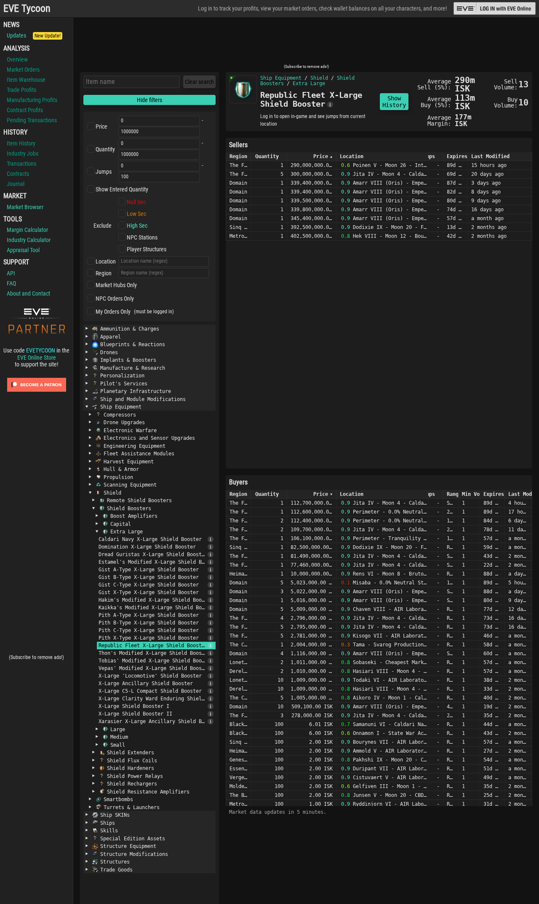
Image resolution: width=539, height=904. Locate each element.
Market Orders (23, 69)
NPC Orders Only (115, 298)
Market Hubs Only (116, 285)
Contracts (18, 173)
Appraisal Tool (23, 250)
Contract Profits (25, 110)
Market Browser (25, 207)
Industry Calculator (29, 240)
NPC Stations (142, 237)
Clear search (199, 81)
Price (101, 126)
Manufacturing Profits (32, 100)
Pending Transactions (32, 120)
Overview (17, 59)
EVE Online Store (36, 357)
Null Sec (136, 202)
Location (106, 261)
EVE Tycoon (27, 8)
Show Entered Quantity (122, 189)
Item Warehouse (26, 79)
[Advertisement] (306, 43)
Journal (15, 183)
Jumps (104, 171)
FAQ (11, 283)
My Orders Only (113, 311)
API (11, 273)
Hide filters (149, 100)
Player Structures (146, 249)
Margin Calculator (27, 229)
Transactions (21, 163)
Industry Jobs (22, 153)
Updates (34, 35)
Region (104, 273)
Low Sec (136, 213)
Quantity (105, 149)
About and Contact (28, 293)
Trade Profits (21, 89)
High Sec (137, 225)
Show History (394, 101)
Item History (21, 143)
